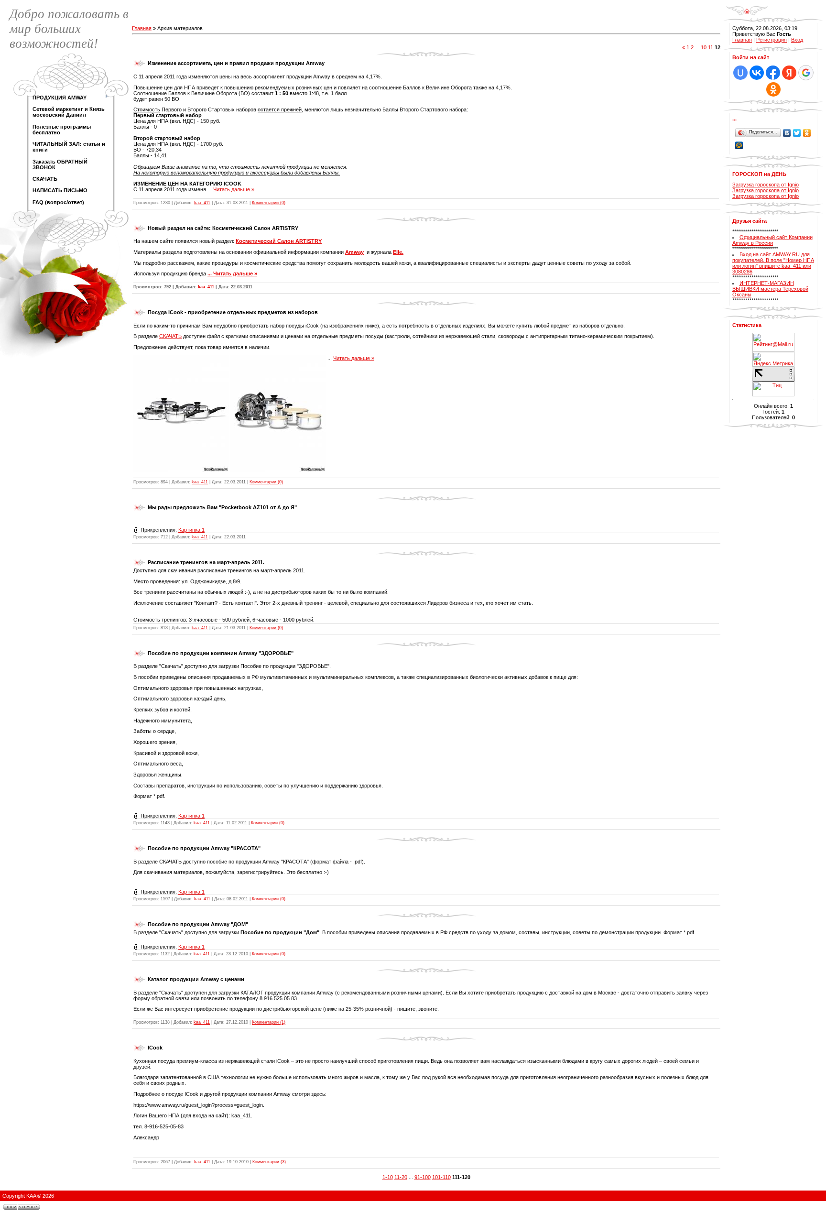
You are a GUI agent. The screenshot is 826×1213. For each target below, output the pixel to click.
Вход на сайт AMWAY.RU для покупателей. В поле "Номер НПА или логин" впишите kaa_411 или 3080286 (773, 262)
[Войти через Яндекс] (789, 73)
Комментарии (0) (268, 202)
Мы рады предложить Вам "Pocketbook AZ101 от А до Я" (222, 507)
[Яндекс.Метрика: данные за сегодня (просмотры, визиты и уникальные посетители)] (773, 359)
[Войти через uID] (740, 73)
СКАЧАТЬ (170, 336)
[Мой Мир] (739, 145)
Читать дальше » (233, 189)
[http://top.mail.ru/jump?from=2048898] (773, 336)
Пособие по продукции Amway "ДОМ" (198, 924)
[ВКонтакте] (787, 133)
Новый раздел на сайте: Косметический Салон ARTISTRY (223, 228)
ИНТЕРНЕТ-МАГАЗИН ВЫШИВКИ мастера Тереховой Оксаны (770, 288)
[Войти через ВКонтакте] (757, 73)
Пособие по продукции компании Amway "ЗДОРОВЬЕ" (220, 653)
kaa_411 (202, 202)
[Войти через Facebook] (773, 73)
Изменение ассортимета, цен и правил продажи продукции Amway (236, 63)
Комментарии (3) (269, 1161)
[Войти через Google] (806, 72)
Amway (354, 252)
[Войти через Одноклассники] (773, 89)
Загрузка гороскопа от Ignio (765, 184)
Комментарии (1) (268, 1022)
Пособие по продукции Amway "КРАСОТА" (204, 848)
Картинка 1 (191, 530)
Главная (142, 28)
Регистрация (771, 40)
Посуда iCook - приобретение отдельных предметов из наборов (233, 312)
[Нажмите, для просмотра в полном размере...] (181, 358)
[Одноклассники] (807, 133)
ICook (155, 1047)
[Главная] (747, 8)
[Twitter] (797, 133)
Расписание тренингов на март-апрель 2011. (206, 562)
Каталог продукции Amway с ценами (196, 979)
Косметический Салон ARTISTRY (279, 241)
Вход (797, 40)
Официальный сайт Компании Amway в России (772, 240)
